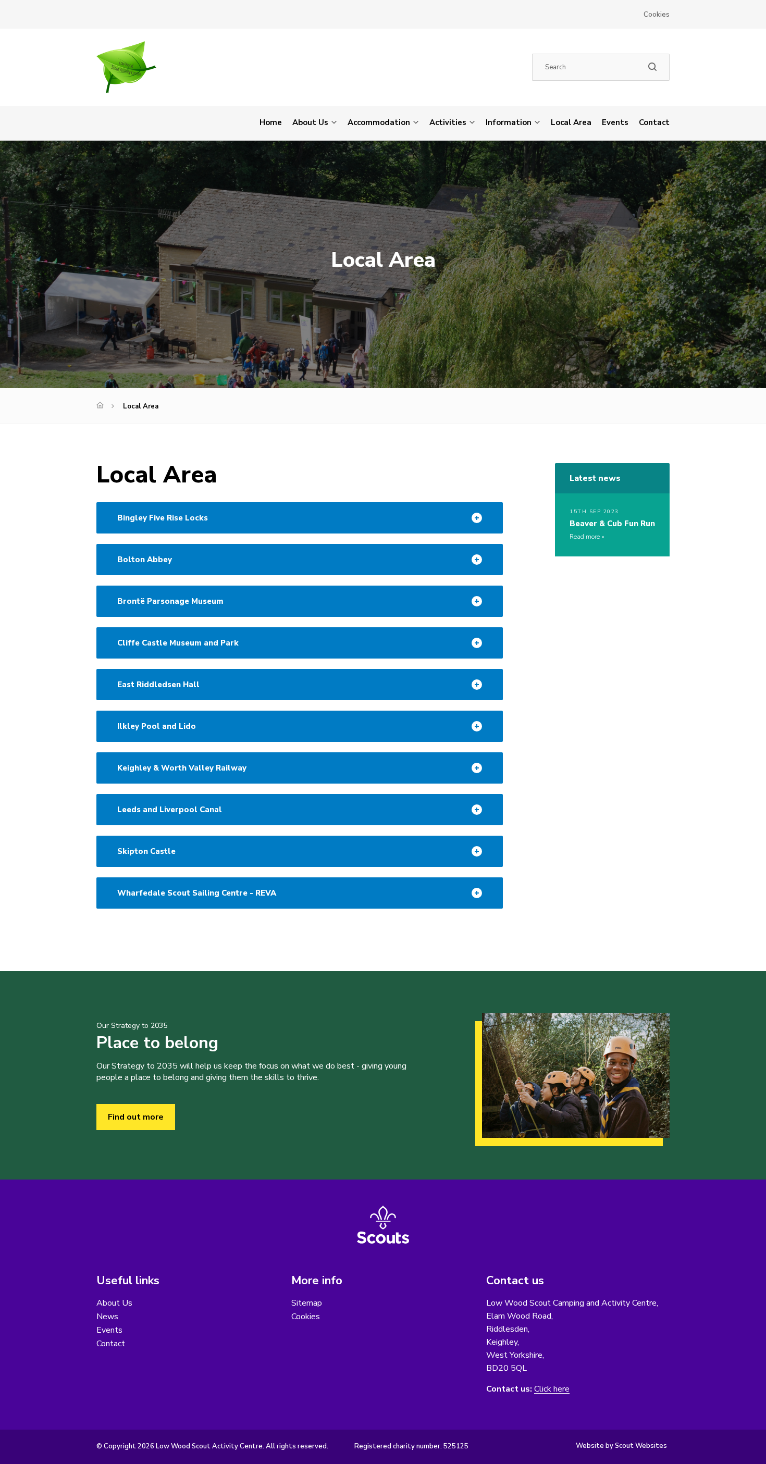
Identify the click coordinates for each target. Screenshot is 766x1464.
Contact (654, 122)
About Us (310, 122)
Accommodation (379, 122)
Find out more (136, 1117)
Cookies (657, 14)
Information (509, 122)
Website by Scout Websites (621, 1445)
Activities (447, 122)
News (107, 1316)
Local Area (571, 122)
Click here (552, 1389)
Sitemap (306, 1303)
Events (615, 122)
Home (271, 122)
